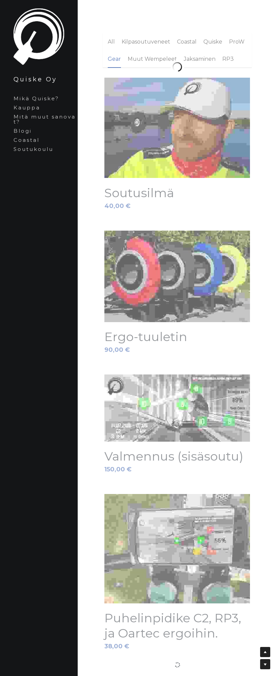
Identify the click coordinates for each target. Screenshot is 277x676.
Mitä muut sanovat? (45, 119)
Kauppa (27, 107)
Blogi (23, 131)
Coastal (27, 140)
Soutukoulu (33, 149)
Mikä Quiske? (36, 98)
